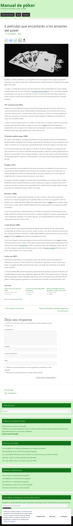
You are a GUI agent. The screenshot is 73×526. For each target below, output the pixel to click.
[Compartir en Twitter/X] (20, 40)
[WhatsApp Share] (15, 40)
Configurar (64, 516)
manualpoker (12, 34)
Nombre (7, 346)
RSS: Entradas (8, 390)
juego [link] (50, 202)
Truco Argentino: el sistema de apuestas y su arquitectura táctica (24, 448)
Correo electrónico (10, 353)
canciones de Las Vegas (40, 91)
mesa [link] (59, 240)
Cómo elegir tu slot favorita (14, 308)
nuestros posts (41, 429)
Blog (19, 34)
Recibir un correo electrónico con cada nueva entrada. (25, 373)
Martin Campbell (50, 248)
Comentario (9, 329)
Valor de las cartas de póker (23, 485)
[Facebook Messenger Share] (11, 40)
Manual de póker (17, 5)
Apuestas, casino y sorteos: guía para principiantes (19, 457)
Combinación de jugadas (21, 475)
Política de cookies (9, 521)
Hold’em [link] (18, 236)
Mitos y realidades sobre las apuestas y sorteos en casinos (56, 289)
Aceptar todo (40, 516)
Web (6, 360)
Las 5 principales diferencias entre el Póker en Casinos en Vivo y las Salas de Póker (30, 454)
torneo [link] (6, 236)
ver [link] (5, 85)
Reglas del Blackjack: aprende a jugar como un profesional (54, 309)
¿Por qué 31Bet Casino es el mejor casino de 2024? (19, 461)
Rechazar (52, 516)
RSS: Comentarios (10, 393)
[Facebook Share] (6, 40)
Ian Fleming (23, 245)
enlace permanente (16, 299)
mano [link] (45, 125)
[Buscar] (69, 411)
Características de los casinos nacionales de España (19, 451)
